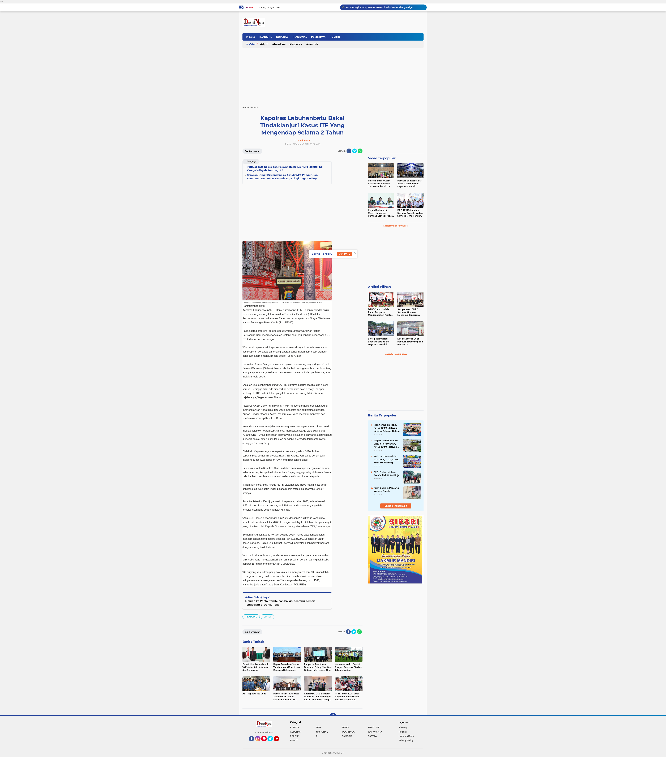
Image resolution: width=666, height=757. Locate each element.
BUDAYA (294, 727)
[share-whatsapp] (360, 151)
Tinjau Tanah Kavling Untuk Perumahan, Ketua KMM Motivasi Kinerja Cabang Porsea (385, 7)
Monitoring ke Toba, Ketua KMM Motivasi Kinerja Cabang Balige (387, 427)
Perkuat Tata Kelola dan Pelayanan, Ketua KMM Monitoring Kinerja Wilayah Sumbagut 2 (386, 459)
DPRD (265, 44)
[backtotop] (333, 716)
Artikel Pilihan (379, 287)
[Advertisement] (333, 75)
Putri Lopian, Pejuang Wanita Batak (386, 489)
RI (317, 736)
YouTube (279, 743)
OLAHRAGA (348, 731)
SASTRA (372, 736)
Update (345, 254)
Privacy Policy (406, 740)
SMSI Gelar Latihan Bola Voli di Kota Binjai (387, 474)
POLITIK (335, 36)
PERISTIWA (318, 36)
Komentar (254, 151)
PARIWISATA (375, 731)
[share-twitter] (354, 151)
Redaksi (403, 731)
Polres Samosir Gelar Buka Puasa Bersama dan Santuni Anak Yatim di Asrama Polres (380, 183)
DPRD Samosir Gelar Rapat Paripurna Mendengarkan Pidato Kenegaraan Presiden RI (380, 312)
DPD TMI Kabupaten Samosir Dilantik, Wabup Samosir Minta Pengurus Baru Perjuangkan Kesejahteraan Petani (410, 213)
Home (249, 7)
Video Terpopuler (382, 158)
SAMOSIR (313, 44)
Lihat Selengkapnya (395, 505)
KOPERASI (282, 36)
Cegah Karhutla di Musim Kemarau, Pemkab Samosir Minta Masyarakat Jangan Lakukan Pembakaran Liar (380, 213)
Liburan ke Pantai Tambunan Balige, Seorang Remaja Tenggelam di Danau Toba (280, 602)
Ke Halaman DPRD (395, 354)
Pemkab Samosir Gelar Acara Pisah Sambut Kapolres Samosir (409, 183)
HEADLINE (265, 36)
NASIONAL (300, 36)
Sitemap (403, 727)
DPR (318, 727)
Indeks (250, 36)
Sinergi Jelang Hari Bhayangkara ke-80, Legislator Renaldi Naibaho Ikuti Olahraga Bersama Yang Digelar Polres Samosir (380, 341)
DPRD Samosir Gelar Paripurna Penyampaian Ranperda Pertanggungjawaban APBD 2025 (410, 341)
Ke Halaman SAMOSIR (395, 225)
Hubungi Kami (406, 736)
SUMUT (267, 616)
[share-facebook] (349, 151)
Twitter (271, 743)
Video (252, 44)
